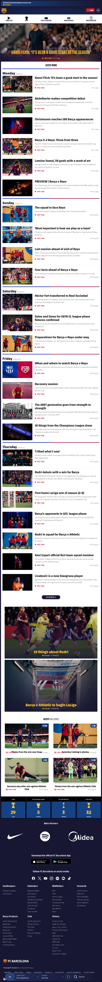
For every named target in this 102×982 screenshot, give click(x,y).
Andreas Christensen (35, 900)
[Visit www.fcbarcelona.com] (4, 11)
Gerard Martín (32, 903)
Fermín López (57, 897)
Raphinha (80, 894)
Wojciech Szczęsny (9, 891)
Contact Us (48, 972)
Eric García (31, 909)
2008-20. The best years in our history (59, 925)
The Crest (30, 927)
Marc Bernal (56, 909)
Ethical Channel (33, 924)
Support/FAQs (8, 936)
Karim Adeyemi (82, 903)
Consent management (74, 972)
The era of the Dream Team (60, 931)
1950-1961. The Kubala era (57, 937)
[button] (27, 977)
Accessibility (38, 972)
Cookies (28, 972)
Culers (90, 10)
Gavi (53, 891)
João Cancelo (32, 911)
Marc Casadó (57, 900)
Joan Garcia (7, 894)
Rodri (54, 911)
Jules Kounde (32, 906)
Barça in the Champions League (59, 952)
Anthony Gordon (83, 900)
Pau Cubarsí (31, 894)
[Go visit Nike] (15, 836)
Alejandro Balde (33, 891)
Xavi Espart (31, 897)
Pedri (54, 894)
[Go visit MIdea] (81, 836)
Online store (7, 933)
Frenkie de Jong (58, 903)
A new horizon (57, 921)
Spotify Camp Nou (34, 921)
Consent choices (89, 972)
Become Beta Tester (10, 939)
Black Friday (7, 942)
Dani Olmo (56, 906)
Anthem (30, 930)
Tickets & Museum (9, 927)
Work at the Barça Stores (33, 934)
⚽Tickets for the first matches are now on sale (17, 4)
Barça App (6, 930)
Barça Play (6, 924)
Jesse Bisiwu (81, 906)
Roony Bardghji (82, 897)
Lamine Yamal (82, 891)
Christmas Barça (9, 945)
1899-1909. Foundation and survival (58, 945)
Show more (52, 597)
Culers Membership (10, 921)
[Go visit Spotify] (45, 836)
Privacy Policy (18, 972)
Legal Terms (7, 972)
